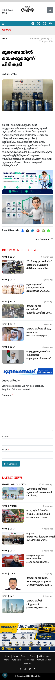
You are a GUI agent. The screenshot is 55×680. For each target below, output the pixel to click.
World (13, 506)
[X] (28, 230)
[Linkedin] (33, 230)
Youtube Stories (44, 660)
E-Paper (27, 664)
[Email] (44, 230)
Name (5, 436)
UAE (12, 596)
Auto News (16, 660)
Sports (5, 484)
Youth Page (29, 660)
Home (7, 656)
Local (13, 574)
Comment (7, 395)
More (6, 660)
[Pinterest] (39, 230)
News (6, 30)
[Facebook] (23, 230)
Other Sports (18, 484)
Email (5, 449)
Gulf (4, 38)
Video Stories (44, 656)
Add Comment (42, 239)
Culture (33, 656)
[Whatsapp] (49, 230)
